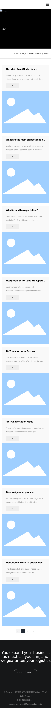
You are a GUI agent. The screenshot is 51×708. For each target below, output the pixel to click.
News (4, 29)
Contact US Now (23, 672)
